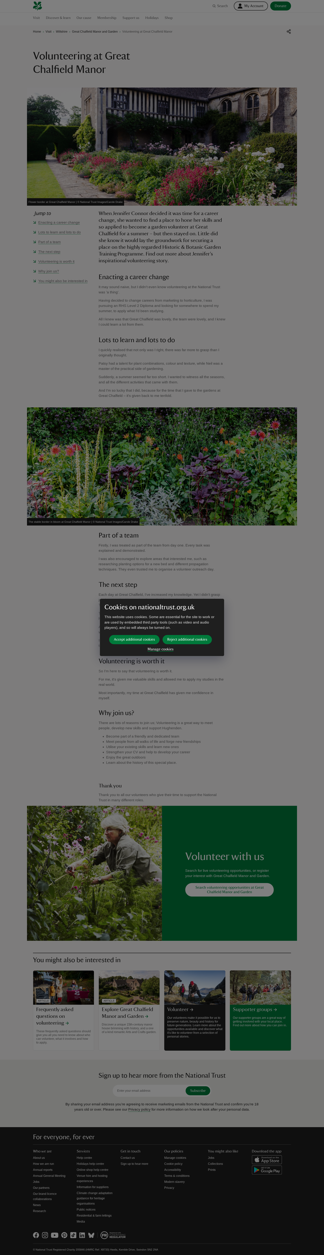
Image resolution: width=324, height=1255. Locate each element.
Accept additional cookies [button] (134, 639)
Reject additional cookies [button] (187, 639)
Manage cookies (160, 649)
